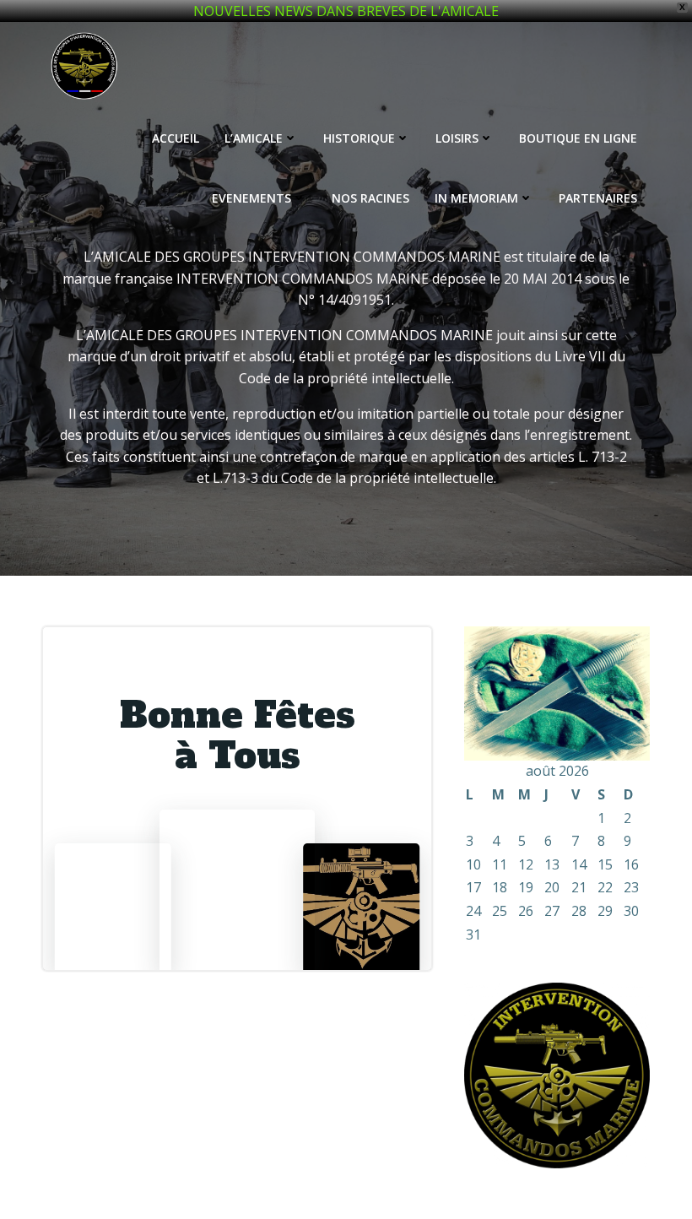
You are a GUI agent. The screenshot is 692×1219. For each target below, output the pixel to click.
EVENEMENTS (251, 198)
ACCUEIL (175, 138)
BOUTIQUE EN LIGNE (578, 138)
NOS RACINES (370, 198)
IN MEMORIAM (476, 198)
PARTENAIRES (598, 198)
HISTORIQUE (359, 138)
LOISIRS (456, 138)
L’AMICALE (253, 138)
